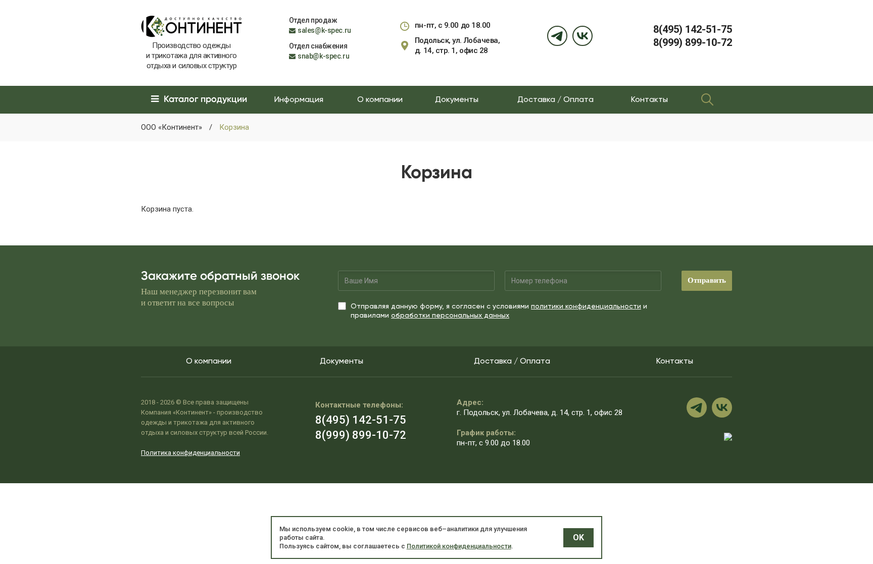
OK (578, 537)
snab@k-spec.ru (323, 56)
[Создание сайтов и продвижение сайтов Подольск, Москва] (728, 436)
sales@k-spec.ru (324, 30)
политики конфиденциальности (586, 306)
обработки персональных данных (450, 315)
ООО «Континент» (171, 127)
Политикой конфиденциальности (459, 546)
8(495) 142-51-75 (692, 29)
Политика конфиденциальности (190, 452)
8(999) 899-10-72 (692, 42)
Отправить (707, 280)
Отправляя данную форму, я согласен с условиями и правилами (499, 310)
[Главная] (191, 25)
